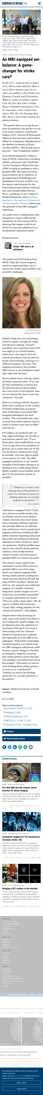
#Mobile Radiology (20, 906)
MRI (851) (10, 720)
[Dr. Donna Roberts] (21, 303)
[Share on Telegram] (25, 747)
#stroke (37, 806)
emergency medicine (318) (18, 708)
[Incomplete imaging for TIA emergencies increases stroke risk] (21, 821)
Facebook (6, 953)
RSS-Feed (6, 963)
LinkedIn (5, 960)
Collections (6, 939)
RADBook (6, 942)
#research (30, 806)
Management (7, 928)
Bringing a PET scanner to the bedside (20, 888)
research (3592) (13, 724)
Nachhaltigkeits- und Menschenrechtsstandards (13, 977)
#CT (11, 857)
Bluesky (5, 958)
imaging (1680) (13, 712)
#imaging (18, 806)
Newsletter (6, 971)
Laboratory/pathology (10, 924)
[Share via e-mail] (31, 747)
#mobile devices (8, 906)
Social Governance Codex (12, 981)
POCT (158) (25, 720)
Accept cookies (21, 1089)
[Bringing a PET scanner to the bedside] (21, 873)
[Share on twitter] (10, 747)
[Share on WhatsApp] (20, 747)
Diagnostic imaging (9, 921)
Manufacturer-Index (10, 947)
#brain (12, 806)
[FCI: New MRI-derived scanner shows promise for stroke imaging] (21, 772)
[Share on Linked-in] (15, 747)
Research (6, 933)
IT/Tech (5, 931)
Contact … (10, 731)
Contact (5, 973)
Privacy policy (7, 983)
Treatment (6, 926)
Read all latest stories (15, 738)
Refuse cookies (21, 1083)
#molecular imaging (34, 906)
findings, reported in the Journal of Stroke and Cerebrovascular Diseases (21, 200)
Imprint (5, 986)
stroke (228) (31, 724)
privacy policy (19, 1076)
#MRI (24, 806)
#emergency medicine (21, 857)
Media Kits (6, 969)
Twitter (5, 955)
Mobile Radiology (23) (16, 716)
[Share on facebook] (4, 747)
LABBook (6, 944)
